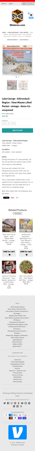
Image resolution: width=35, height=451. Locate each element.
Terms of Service (17, 375)
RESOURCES (17, 377)
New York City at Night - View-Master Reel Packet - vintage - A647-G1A (9, 238)
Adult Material (17, 340)
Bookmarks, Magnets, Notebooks (17, 335)
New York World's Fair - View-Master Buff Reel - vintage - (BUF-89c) (26, 279)
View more (17, 213)
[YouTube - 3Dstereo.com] (22, 403)
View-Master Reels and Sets (17, 309)
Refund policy (17, 382)
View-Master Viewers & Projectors (17, 311)
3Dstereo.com (20, 442)
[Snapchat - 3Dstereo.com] (25, 403)
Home (4, 32)
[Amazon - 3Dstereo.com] (21, 406)
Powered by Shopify (17, 445)
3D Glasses (16, 320)
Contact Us (17, 360)
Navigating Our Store (17, 364)
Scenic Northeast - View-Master (17, 32)
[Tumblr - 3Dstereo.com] (19, 403)
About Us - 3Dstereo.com (17, 371)
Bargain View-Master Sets (17, 316)
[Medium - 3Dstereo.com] (17, 406)
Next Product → (25, 39)
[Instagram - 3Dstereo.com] (11, 403)
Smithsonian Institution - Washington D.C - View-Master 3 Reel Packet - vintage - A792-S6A (26, 241)
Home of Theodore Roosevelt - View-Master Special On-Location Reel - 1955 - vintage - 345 (9, 281)
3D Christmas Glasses (17, 307)
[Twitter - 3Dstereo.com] (5, 403)
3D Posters (16, 329)
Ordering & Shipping (17, 362)
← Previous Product (12, 39)
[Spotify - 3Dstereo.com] (29, 403)
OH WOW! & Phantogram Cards (17, 324)
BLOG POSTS (17, 346)
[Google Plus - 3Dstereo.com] (14, 406)
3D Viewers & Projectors (17, 322)
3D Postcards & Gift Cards (16, 327)
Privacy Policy (17, 373)
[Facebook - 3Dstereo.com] (8, 403)
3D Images (16, 313)
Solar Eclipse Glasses (17, 337)
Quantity (5, 120)
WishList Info (17, 379)
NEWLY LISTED (17, 344)
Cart (29, 3)
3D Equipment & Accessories (16, 331)
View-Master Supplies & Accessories (17, 318)
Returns (17, 368)
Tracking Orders (17, 366)
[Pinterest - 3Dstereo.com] (15, 403)
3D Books (17, 333)
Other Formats (17, 342)
